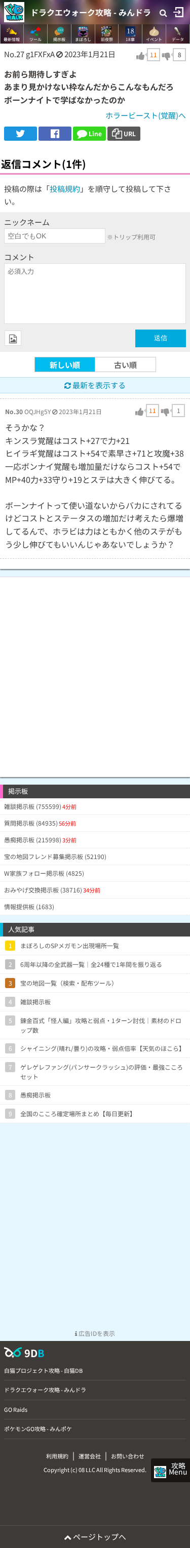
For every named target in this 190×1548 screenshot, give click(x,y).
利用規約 (57, 1456)
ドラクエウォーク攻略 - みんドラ (90, 12)
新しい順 (65, 364)
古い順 (125, 364)
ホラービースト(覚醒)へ (145, 115)
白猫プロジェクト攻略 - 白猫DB (43, 1370)
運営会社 (90, 1456)
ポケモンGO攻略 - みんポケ (38, 1428)
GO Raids (15, 1409)
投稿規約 (65, 188)
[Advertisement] (95, 672)
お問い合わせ (127, 1456)
